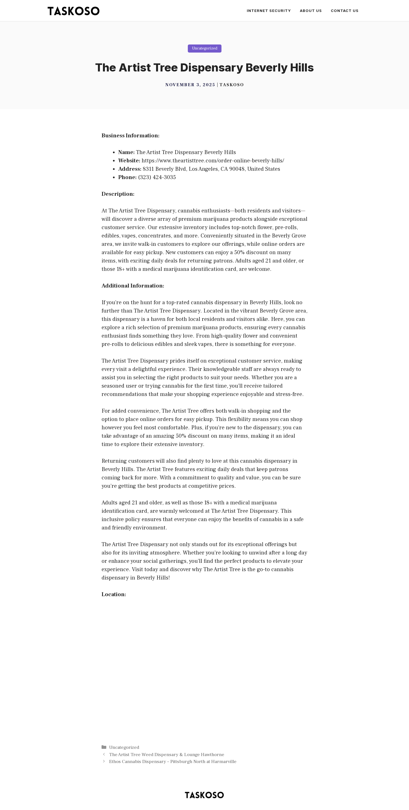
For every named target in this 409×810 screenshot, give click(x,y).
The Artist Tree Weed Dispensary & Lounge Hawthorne (166, 755)
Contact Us (345, 10)
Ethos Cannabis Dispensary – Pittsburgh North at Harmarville (172, 762)
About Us (311, 10)
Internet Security (269, 10)
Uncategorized (204, 48)
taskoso (232, 85)
